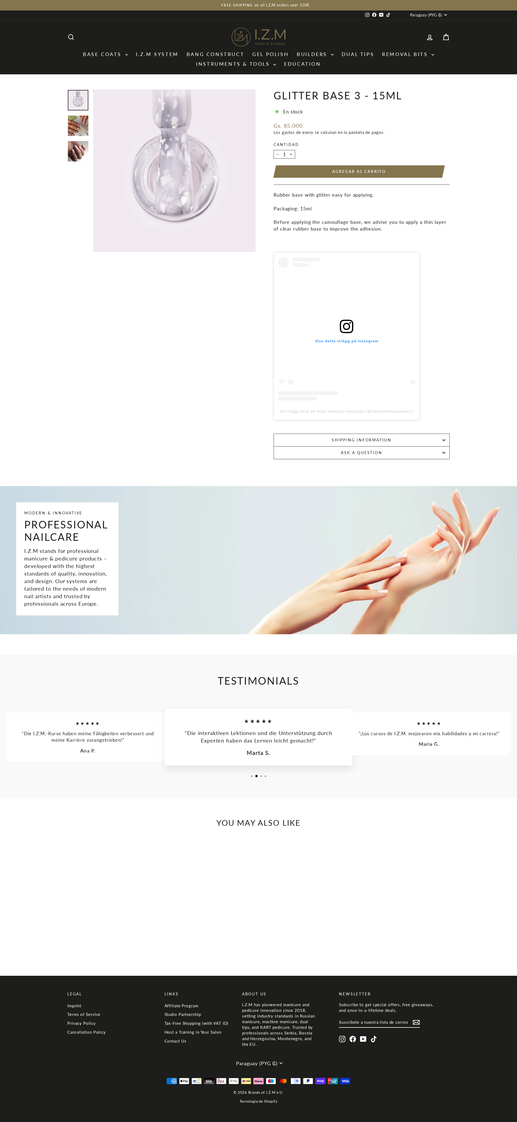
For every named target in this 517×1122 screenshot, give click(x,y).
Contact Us (176, 1041)
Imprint (74, 1005)
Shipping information (362, 440)
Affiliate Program (181, 1005)
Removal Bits (406, 54)
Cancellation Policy (86, 1032)
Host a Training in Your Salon (193, 1032)
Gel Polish (270, 54)
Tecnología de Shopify (259, 1101)
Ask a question (361, 452)
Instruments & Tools (234, 64)
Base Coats (103, 54)
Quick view (113, 926)
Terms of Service (83, 1014)
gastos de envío (298, 132)
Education (302, 64)
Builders (313, 54)
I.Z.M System (157, 54)
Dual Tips (358, 54)
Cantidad (286, 144)
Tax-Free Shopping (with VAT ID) (197, 1023)
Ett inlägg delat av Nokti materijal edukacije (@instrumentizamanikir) (346, 411)
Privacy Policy (81, 1023)
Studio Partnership (183, 1014)
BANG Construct (215, 54)
